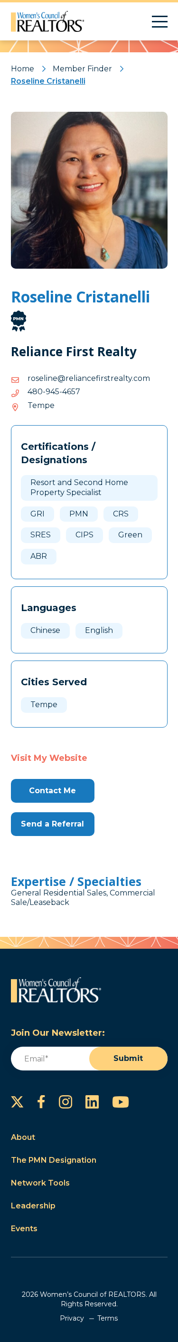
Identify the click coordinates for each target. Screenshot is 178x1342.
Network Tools (40, 1182)
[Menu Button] (160, 22)
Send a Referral (52, 823)
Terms (107, 1318)
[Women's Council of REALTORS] (47, 21)
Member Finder (82, 68)
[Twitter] (17, 1102)
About (23, 1137)
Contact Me (52, 790)
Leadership (33, 1205)
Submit (128, 1058)
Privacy (72, 1318)
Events (24, 1228)
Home (22, 68)
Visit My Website (49, 758)
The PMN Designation (53, 1160)
